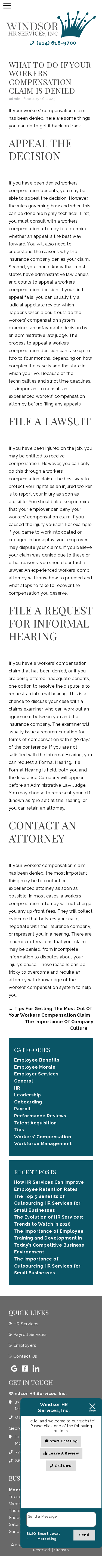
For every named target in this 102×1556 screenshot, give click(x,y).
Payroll (22, 1108)
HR (17, 1088)
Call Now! (64, 1466)
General (23, 1081)
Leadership (27, 1094)
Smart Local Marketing (49, 1536)
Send (84, 1535)
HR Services (25, 1323)
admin (14, 99)
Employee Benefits (36, 1060)
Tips (19, 1129)
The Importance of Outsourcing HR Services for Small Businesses (47, 1265)
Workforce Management (43, 1143)
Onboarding (28, 1102)
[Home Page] (51, 24)
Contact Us (24, 1356)
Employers (24, 1345)
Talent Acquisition (35, 1123)
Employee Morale (34, 1067)
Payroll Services (29, 1334)
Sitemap (61, 1550)
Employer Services (36, 1074)
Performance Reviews (40, 1115)
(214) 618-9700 (55, 43)
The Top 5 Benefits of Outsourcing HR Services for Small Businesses (47, 1203)
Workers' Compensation (42, 1136)
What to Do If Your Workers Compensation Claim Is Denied (50, 77)
